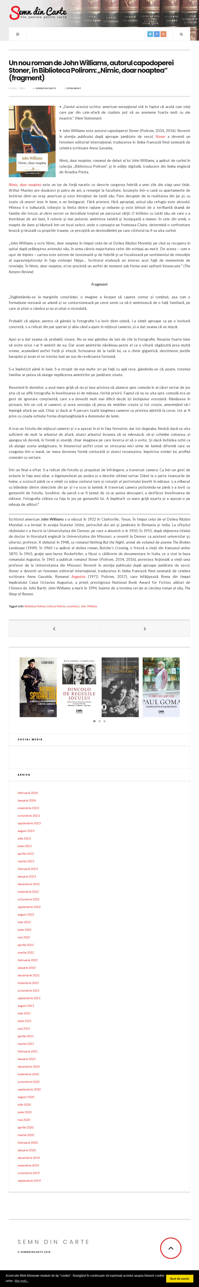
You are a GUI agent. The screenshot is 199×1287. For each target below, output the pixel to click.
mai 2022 (24, 937)
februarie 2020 (28, 1142)
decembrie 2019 (29, 1157)
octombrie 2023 (28, 815)
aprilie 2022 (26, 945)
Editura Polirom (56, 606)
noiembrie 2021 (28, 983)
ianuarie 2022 (27, 967)
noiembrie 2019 (28, 1165)
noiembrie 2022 (28, 891)
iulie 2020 (24, 1104)
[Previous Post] (54, 628)
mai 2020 (24, 1119)
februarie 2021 (28, 1051)
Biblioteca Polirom (35, 606)
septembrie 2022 (29, 907)
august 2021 (26, 1005)
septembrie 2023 (29, 823)
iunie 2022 (24, 929)
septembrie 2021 (29, 998)
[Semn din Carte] (38, 13)
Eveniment (73, 88)
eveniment (73, 606)
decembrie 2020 (29, 1066)
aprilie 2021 (26, 1036)
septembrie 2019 (29, 1180)
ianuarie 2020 (27, 1150)
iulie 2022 (24, 922)
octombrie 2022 (28, 899)
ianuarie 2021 (27, 1059)
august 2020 (26, 1097)
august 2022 (26, 914)
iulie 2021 (24, 1013)
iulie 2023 (24, 838)
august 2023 (26, 831)
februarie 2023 (28, 869)
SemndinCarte (46, 88)
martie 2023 (26, 861)
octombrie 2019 (28, 1173)
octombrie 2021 (28, 990)
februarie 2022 (28, 960)
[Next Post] (145, 628)
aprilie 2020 (26, 1127)
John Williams (89, 606)
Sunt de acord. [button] (179, 1278)
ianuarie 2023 (27, 876)
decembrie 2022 (29, 884)
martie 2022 (26, 952)
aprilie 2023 (26, 853)
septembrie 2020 (29, 1089)
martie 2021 (26, 1043)
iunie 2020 (24, 1112)
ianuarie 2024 (27, 800)
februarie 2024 (28, 793)
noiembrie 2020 (28, 1074)
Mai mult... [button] (22, 1281)
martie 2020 (26, 1135)
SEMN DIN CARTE (54, 1242)
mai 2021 (24, 1028)
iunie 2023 (24, 846)
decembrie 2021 (29, 975)
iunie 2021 (24, 1021)
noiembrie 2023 (28, 808)
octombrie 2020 (28, 1081)
